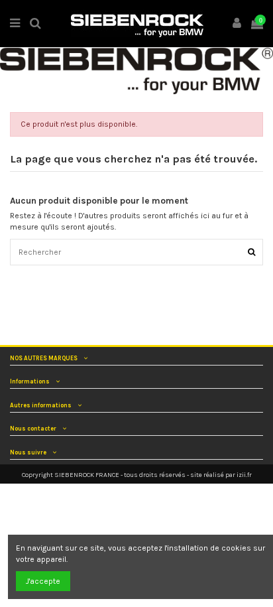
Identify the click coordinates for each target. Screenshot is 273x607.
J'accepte (43, 581)
